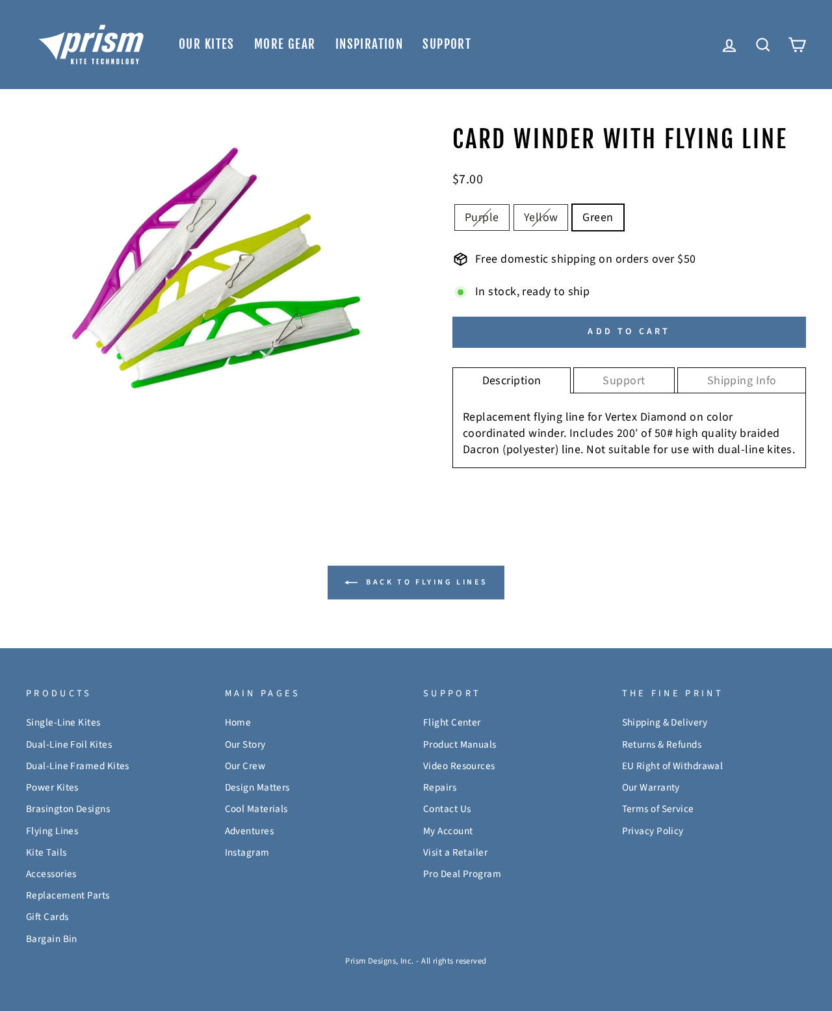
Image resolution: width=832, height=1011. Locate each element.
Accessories (51, 874)
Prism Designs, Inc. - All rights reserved (415, 961)
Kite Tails (46, 852)
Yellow (541, 217)
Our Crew (245, 766)
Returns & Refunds (662, 744)
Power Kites (52, 787)
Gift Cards (47, 917)
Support (446, 44)
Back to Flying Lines (425, 582)
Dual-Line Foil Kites (69, 744)
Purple (482, 217)
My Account (448, 831)
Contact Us (447, 809)
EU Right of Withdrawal (672, 766)
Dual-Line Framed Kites (77, 766)
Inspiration (369, 44)
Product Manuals (460, 744)
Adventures (249, 831)
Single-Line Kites (63, 722)
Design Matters (257, 787)
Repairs (439, 787)
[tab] (511, 380)
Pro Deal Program (462, 874)
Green (597, 217)
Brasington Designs (68, 809)
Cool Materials (256, 809)
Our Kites (207, 44)
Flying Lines (52, 831)
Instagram (247, 852)
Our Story (245, 744)
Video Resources (459, 766)
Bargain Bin (51, 939)
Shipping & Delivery (665, 722)
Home (238, 722)
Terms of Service (658, 809)
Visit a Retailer (455, 852)
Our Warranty (651, 787)
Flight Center (452, 722)
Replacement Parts (68, 895)
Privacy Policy (653, 831)
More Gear (285, 44)
